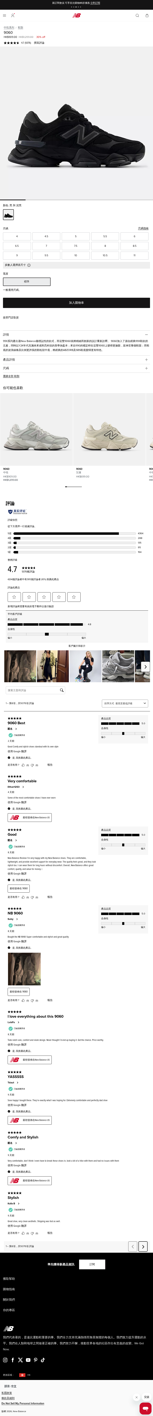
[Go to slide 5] (81, 7)
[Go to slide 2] (74, 7)
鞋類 (20, 27)
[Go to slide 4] (79, 7)
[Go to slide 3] (76, 7)
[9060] (76, 123)
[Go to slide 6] (75, 487)
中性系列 (9, 27)
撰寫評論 (39, 42)
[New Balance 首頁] (76, 15)
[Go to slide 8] (79, 487)
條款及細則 (8, 1398)
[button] (13, 15)
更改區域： (8, 1375)
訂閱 (92, 1264)
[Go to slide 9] (81, 487)
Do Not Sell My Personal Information (22, 1403)
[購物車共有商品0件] (147, 15)
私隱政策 (6, 1393)
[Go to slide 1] (72, 7)
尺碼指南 (143, 228)
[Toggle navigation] (4, 15)
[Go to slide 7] (77, 487)
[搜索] (137, 15)
